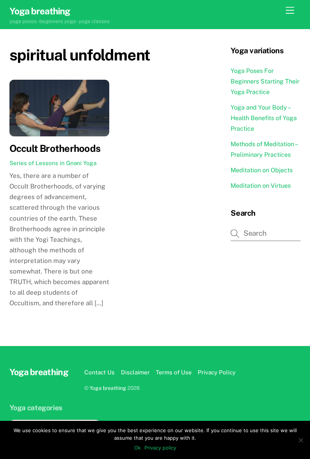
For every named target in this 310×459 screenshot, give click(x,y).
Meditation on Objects (262, 170)
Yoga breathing (108, 388)
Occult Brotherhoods (54, 148)
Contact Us (99, 372)
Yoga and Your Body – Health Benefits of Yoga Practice (264, 118)
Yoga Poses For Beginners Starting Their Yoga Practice (265, 81)
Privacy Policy (217, 372)
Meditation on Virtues (261, 185)
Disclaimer (135, 372)
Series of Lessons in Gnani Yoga (52, 162)
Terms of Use (174, 372)
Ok (137, 448)
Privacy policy (160, 448)
